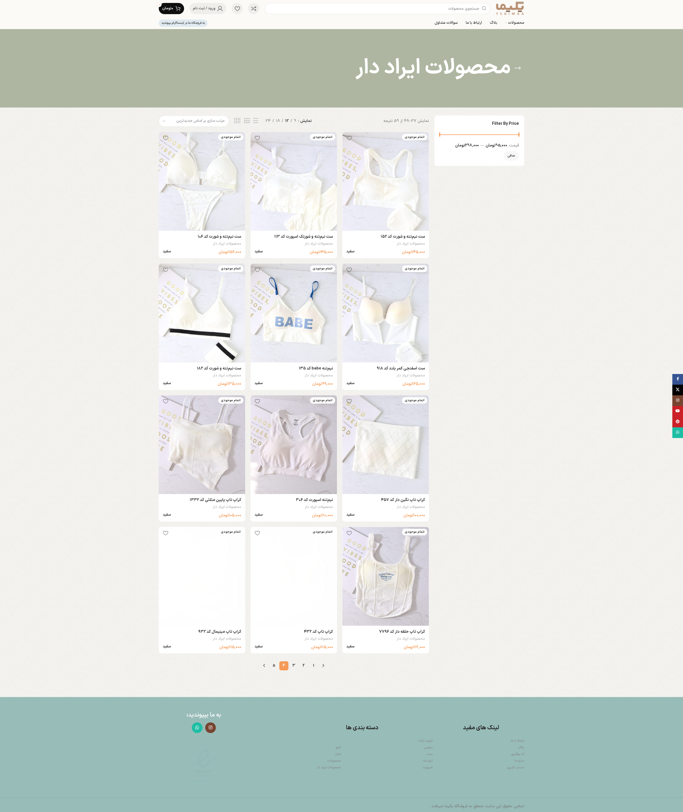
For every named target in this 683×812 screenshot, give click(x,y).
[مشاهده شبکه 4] (237, 121)
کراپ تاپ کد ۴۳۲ (318, 632)
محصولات (334, 760)
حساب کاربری (515, 767)
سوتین (428, 747)
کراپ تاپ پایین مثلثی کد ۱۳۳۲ (215, 500)
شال (338, 754)
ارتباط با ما (517, 740)
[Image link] (203, 766)
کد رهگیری (517, 754)
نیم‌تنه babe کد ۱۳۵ (316, 368)
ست (429, 754)
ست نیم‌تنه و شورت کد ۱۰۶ (219, 237)
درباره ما (519, 760)
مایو (338, 747)
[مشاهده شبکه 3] (246, 121)
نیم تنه (427, 760)
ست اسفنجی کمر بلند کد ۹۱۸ (401, 368)
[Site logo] (509, 8)
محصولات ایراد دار (411, 243)
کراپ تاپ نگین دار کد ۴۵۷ (403, 500)
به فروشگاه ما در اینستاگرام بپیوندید (183, 23)
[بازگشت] (517, 68)
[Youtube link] (677, 411)
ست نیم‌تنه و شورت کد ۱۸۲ (219, 368)
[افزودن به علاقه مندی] (349, 138)
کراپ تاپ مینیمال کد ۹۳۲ (219, 632)
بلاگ (521, 747)
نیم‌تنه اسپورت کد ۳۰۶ (314, 500)
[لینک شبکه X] (677, 390)
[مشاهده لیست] (255, 121)
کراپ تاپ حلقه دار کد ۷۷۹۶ (402, 632)
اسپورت (427, 767)
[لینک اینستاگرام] (210, 727)
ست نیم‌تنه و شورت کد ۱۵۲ (403, 237)
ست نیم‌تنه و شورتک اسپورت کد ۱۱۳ (303, 237)
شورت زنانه (425, 740)
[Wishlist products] (237, 8)
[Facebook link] (677, 379)
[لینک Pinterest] (677, 422)
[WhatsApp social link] (197, 727)
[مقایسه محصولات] (253, 8)
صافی (511, 155)
